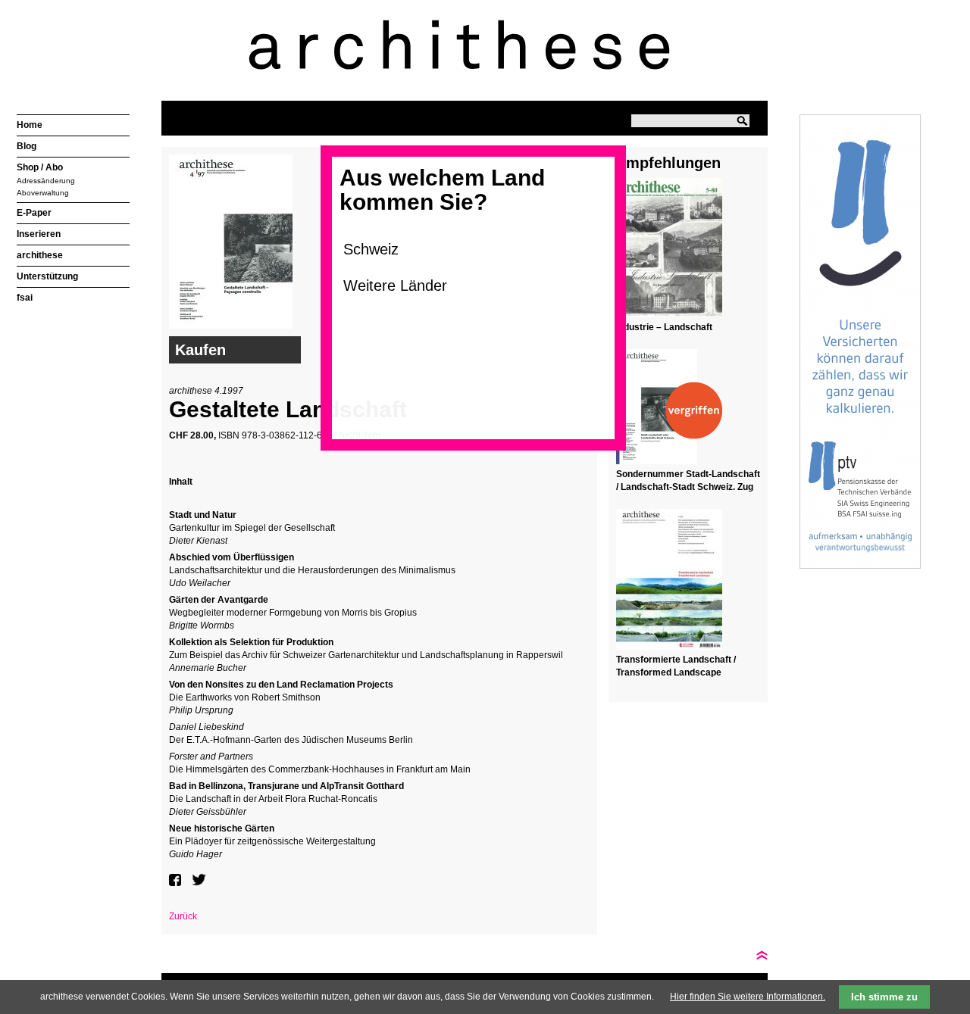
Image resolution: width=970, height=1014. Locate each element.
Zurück (183, 916)
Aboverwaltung (43, 193)
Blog (26, 146)
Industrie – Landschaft (664, 327)
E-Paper (34, 212)
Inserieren (39, 234)
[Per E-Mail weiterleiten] (222, 880)
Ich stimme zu (884, 997)
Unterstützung (47, 276)
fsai (25, 297)
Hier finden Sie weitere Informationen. (747, 996)
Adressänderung (46, 180)
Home (29, 125)
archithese (40, 255)
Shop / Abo (40, 167)
